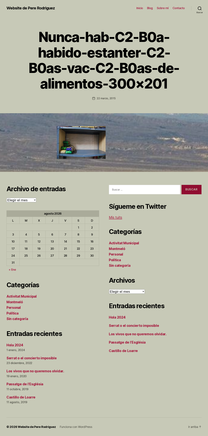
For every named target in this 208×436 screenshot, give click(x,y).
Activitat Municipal (21, 296)
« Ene (12, 269)
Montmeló (14, 302)
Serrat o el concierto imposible (31, 358)
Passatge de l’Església (24, 384)
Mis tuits (115, 217)
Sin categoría (17, 319)
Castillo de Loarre (20, 397)
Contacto (179, 8)
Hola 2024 (14, 345)
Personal (13, 308)
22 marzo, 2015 (106, 98)
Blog (150, 8)
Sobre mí (163, 8)
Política (12, 313)
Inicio (139, 8)
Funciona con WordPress (76, 427)
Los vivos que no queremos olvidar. (35, 371)
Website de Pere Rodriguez (30, 8)
